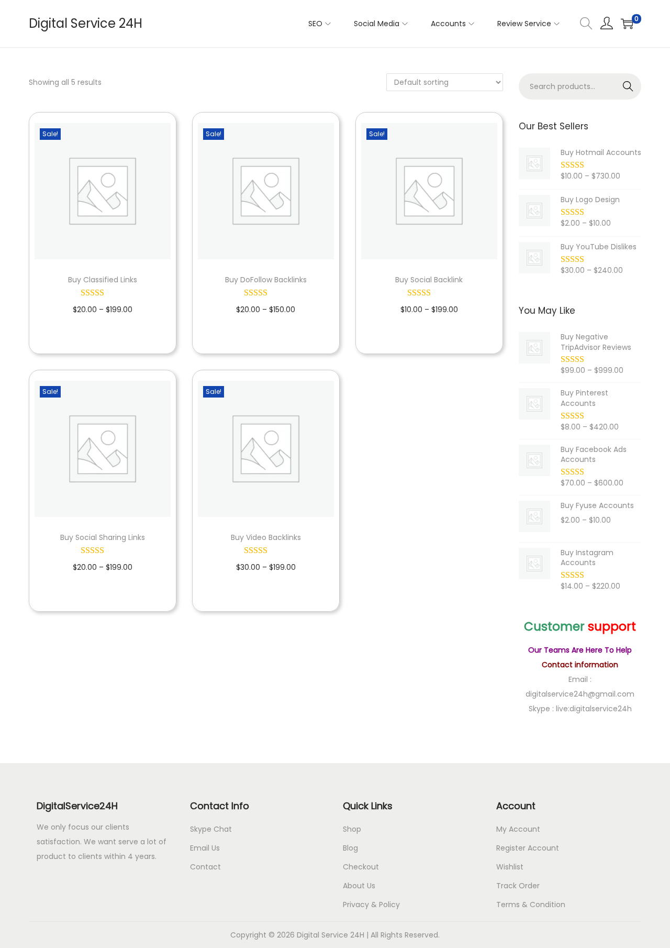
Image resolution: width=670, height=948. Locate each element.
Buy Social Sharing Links (102, 537)
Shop (352, 829)
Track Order (518, 885)
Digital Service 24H (85, 23)
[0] (627, 23)
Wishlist (509, 867)
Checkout (361, 867)
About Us (359, 885)
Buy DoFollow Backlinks (266, 279)
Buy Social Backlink (429, 279)
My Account (518, 829)
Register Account (527, 848)
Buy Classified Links (102, 279)
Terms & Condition (530, 904)
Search (628, 86)
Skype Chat (211, 829)
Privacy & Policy (371, 904)
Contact (205, 867)
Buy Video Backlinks (266, 537)
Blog (350, 848)
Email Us (205, 848)
